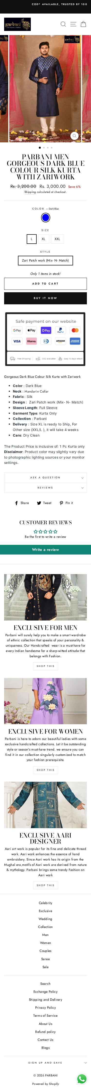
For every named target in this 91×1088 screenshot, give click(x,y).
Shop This (46, 666)
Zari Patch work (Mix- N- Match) (45, 260)
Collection (45, 926)
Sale (45, 966)
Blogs (45, 1047)
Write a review (45, 549)
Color (45, 209)
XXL (57, 238)
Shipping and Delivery (45, 999)
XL (43, 238)
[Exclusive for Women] (45, 701)
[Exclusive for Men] (45, 597)
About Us (45, 1023)
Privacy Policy (45, 1007)
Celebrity (45, 902)
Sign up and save (45, 1063)
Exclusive (45, 910)
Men (45, 934)
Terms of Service (45, 1015)
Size (45, 230)
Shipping (30, 192)
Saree (45, 959)
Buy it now (46, 298)
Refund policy (45, 1031)
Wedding (45, 918)
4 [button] (52, 148)
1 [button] (40, 148)
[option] (45, 4)
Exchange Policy (45, 991)
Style (45, 252)
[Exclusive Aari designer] (45, 805)
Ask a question (45, 477)
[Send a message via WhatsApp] (82, 1079)
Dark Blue (45, 217)
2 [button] (44, 148)
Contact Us (45, 1039)
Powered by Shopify (45, 1084)
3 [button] (48, 148)
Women (45, 942)
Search (45, 983)
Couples (45, 950)
